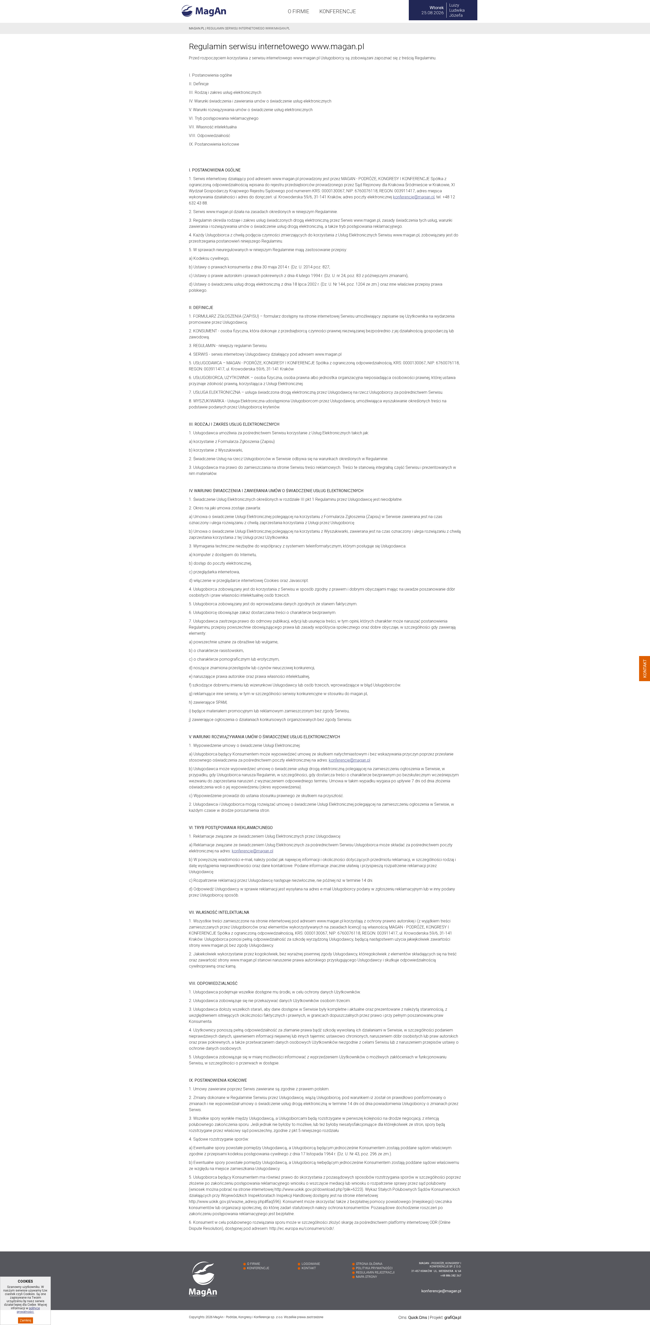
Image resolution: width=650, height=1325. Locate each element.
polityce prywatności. (28, 1310)
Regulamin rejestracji (375, 1272)
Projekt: (445, 1317)
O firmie (298, 11)
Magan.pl (196, 28)
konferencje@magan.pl (413, 197)
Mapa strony (366, 1277)
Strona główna (369, 1264)
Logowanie (311, 1264)
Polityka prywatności (374, 1268)
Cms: (412, 1317)
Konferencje (337, 11)
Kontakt (309, 1268)
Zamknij (25, 1320)
